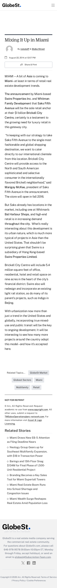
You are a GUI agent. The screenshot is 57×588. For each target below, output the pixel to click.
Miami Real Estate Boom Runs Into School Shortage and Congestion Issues (26, 489)
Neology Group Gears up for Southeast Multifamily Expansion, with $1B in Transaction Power (27, 451)
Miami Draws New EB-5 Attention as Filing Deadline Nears (28, 439)
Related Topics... (16, 372)
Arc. (19, 577)
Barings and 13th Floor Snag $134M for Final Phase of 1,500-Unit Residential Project (26, 465)
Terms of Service (49, 577)
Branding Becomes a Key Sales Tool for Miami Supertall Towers (27, 477)
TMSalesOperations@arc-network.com (24, 416)
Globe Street (38, 49)
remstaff (24, 49)
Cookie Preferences (36, 580)
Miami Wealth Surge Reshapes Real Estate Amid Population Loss (27, 501)
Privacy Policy (18, 580)
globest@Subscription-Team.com (33, 557)
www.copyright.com (38, 409)
